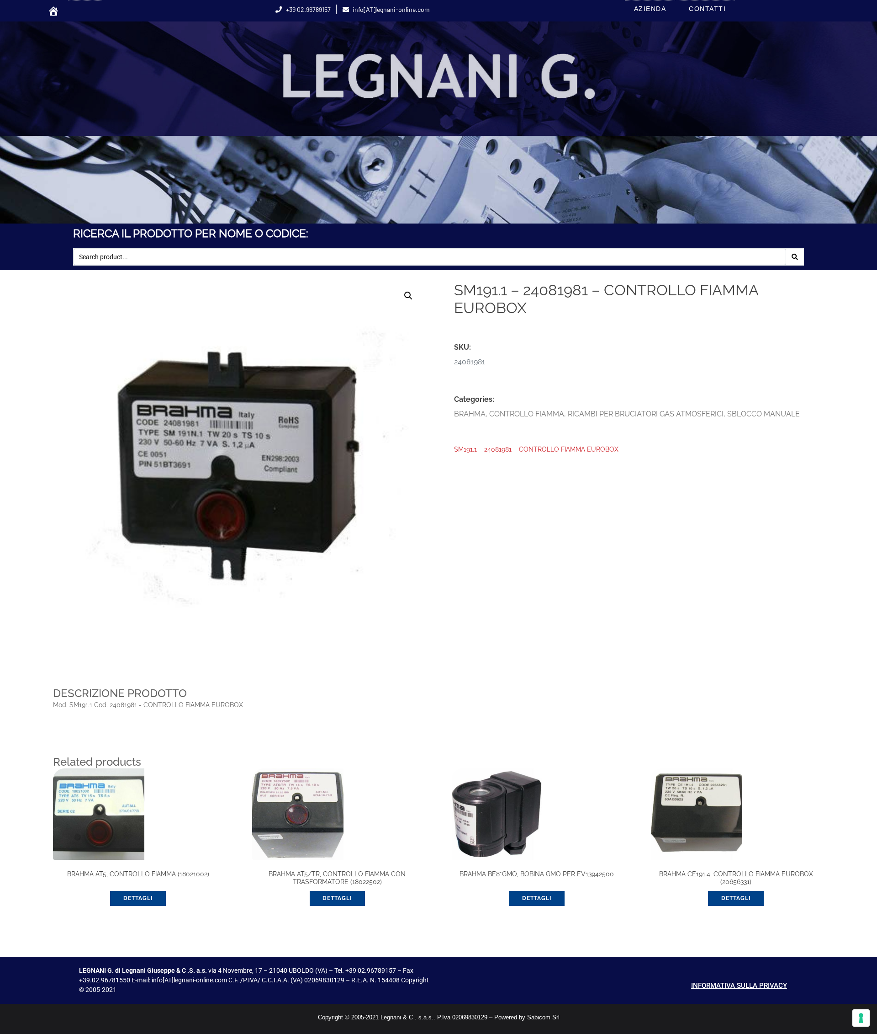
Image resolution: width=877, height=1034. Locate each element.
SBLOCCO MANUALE (763, 414)
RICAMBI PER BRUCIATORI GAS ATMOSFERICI (646, 414)
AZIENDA (650, 8)
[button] (408, 296)
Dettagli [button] (138, 898)
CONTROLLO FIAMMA (526, 414)
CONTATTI (707, 8)
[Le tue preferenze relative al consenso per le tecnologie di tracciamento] (861, 1018)
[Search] (794, 257)
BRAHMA (470, 414)
